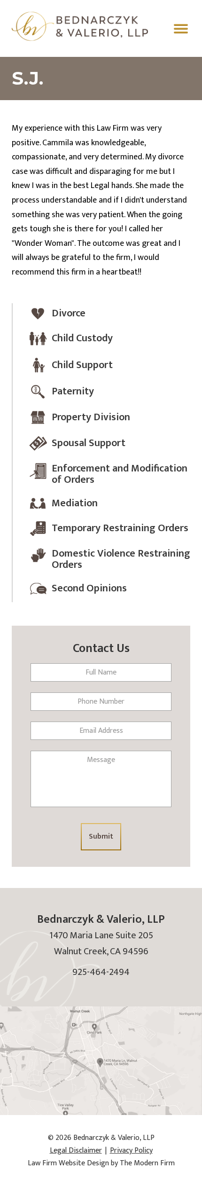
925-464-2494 (101, 972)
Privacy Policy (131, 1150)
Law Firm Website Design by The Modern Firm (101, 1163)
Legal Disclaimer (76, 1150)
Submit (101, 836)
